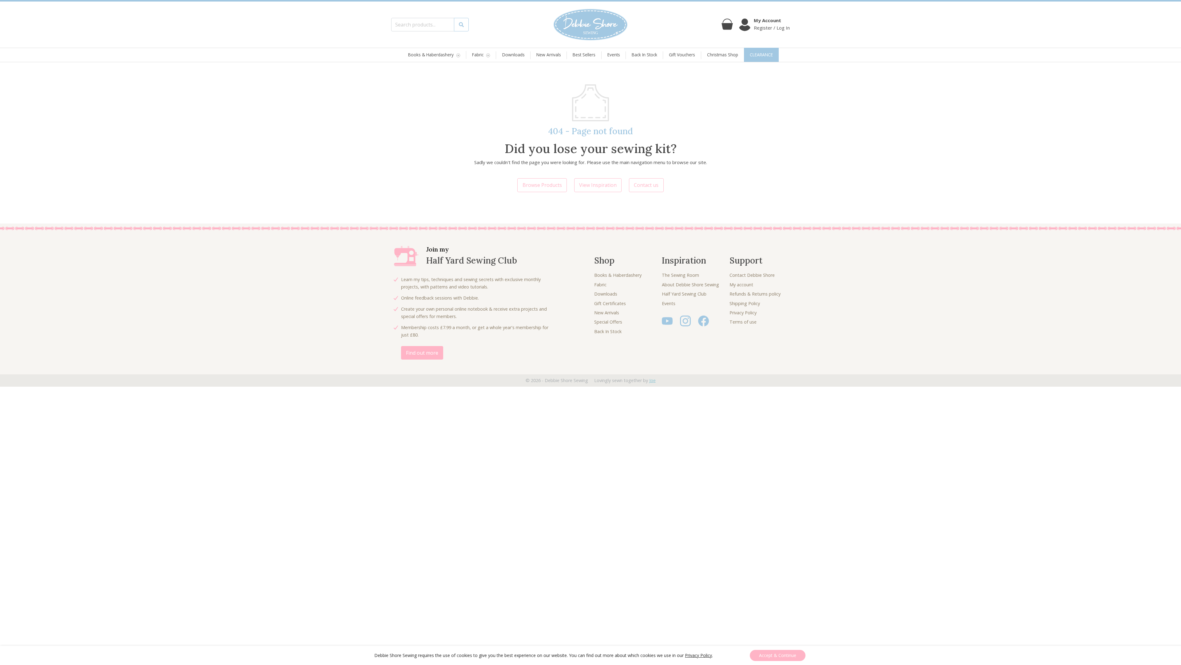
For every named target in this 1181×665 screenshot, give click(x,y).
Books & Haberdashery (431, 55)
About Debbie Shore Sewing (690, 285)
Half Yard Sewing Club (684, 294)
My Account (767, 20)
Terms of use (743, 322)
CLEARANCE (761, 55)
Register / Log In (772, 28)
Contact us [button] (646, 185)
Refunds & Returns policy (755, 294)
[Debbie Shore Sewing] (590, 24)
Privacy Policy (743, 313)
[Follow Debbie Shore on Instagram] (685, 320)
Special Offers (608, 322)
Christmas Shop (722, 55)
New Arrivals (548, 55)
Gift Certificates (610, 303)
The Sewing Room (680, 275)
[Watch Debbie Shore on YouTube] (667, 320)
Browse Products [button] (542, 185)
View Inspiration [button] (598, 185)
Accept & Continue (777, 655)
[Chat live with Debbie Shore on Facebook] (703, 320)
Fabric (477, 55)
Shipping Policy (745, 303)
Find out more (422, 352)
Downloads (513, 55)
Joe (652, 380)
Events (613, 55)
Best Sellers (584, 55)
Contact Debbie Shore (752, 275)
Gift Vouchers (682, 55)
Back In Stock (644, 55)
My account (741, 285)
